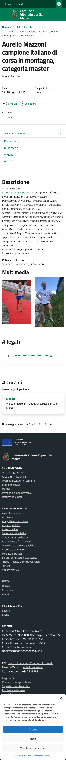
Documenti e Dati (12, 497)
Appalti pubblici (11, 525)
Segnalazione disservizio (16, 686)
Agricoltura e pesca (13, 513)
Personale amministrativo (17, 493)
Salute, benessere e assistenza (19, 558)
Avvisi (5, 594)
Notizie (6, 586)
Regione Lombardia (14, 4)
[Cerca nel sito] (57, 14)
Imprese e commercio (14, 549)
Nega (33, 739)
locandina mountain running (33, 355)
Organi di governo (12, 472)
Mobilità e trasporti (13, 554)
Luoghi (6, 610)
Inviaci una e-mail (33, 667)
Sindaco (11, 399)
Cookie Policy (20, 755)
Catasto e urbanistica (14, 533)
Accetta (33, 729)
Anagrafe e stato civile (15, 521)
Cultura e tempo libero (15, 537)
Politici (6, 489)
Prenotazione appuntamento (18, 682)
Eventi (5, 615)
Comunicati (8, 590)
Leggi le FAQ (9, 678)
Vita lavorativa (10, 570)
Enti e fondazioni (11, 485)
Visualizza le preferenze (33, 748)
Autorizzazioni (10, 529)
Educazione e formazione (16, 541)
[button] (61, 698)
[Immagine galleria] (16, 302)
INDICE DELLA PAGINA (14, 133)
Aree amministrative (14, 476)
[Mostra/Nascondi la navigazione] (4, 14)
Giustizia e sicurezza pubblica (19, 545)
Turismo (6, 566)
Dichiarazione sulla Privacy (38, 755)
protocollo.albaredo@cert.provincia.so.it (30, 663)
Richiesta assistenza (13, 690)
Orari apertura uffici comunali (19, 481)
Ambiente (7, 517)
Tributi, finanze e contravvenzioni (21, 562)
